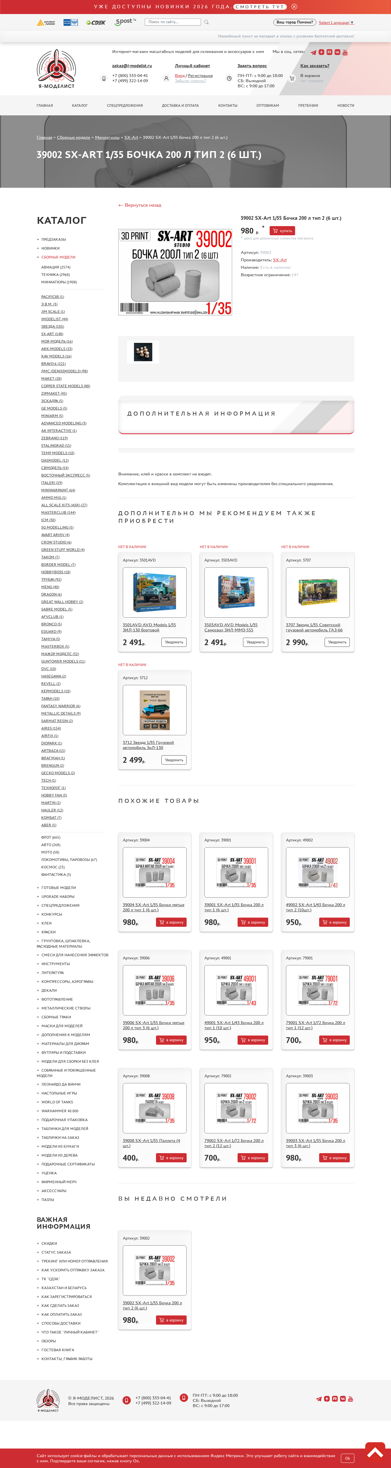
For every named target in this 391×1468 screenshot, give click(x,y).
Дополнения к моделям (66, 1035)
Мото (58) (50, 852)
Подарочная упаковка (65, 1120)
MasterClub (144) (58, 512)
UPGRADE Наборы (58, 896)
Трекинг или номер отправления (75, 1261)
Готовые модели (59, 888)
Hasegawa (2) (53, 676)
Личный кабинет (192, 65)
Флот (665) (50, 837)
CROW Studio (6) (56, 542)
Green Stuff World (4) (63, 550)
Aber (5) (48, 825)
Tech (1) (48, 780)
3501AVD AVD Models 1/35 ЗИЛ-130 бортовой (149, 627)
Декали (49, 990)
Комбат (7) (51, 817)
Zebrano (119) (54, 438)
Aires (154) (51, 728)
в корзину (174, 922)
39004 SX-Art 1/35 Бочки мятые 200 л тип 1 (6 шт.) (153, 907)
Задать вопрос (252, 65)
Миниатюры (107, 137)
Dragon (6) (51, 594)
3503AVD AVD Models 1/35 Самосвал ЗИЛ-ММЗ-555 (231, 627)
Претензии (308, 106)
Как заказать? (314, 65)
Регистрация (200, 75)
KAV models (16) (56, 356)
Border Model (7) (58, 564)
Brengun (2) (52, 765)
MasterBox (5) (55, 646)
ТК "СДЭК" (51, 1279)
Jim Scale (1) (53, 311)
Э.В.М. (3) (49, 304)
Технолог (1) (53, 788)
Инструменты (56, 964)
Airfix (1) (49, 736)
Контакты (227, 106)
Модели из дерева (60, 1155)
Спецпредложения (125, 106)
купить (286, 231)
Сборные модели (73, 137)
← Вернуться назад (139, 205)
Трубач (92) (51, 579)
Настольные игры (59, 1093)
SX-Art (131, 137)
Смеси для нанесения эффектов (75, 955)
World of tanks (57, 1102)
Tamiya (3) (50, 639)
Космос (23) (53, 867)
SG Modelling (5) (57, 527)
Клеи (47, 923)
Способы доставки (61, 1323)
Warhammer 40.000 (60, 1111)
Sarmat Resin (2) (57, 721)
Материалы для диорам (65, 1044)
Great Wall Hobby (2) (62, 602)
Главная (45, 106)
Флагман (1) (53, 758)
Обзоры (49, 1341)
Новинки (51, 248)
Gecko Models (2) (58, 773)
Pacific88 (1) (52, 297)
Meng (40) (50, 587)
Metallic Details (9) (61, 713)
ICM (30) (48, 520)
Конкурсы (52, 914)
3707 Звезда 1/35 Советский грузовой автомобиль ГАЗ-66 (314, 627)
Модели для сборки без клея (70, 1061)
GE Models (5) (54, 408)
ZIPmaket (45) (54, 393)
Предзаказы (54, 239)
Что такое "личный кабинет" (70, 1332)
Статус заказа (56, 1252)
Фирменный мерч (59, 1182)
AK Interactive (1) (59, 430)
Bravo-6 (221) (53, 363)
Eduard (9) (51, 631)
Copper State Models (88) (65, 386)
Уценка (49, 1173)
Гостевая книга (58, 1350)
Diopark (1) (51, 743)
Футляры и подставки (64, 1052)
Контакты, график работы (67, 1359)
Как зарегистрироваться (67, 1297)
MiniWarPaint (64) (58, 490)
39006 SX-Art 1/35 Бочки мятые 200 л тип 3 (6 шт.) (153, 1025)
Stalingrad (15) (56, 445)
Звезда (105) (52, 326)
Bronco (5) (51, 624)
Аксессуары (54, 1191)
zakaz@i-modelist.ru (132, 65)
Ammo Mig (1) (53, 497)
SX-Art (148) (52, 334)
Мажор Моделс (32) (60, 654)
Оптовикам (267, 106)
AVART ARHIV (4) (55, 535)
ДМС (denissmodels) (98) (64, 371)
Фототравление (57, 999)
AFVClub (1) (52, 617)
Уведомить (174, 642)
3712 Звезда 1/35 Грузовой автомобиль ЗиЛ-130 (148, 745)
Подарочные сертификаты (68, 1164)
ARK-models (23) (56, 349)
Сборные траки (56, 1017)
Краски (49, 932)
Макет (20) (51, 378)
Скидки (49, 1243)
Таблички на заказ (60, 1137)
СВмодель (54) (55, 468)
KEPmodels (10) (55, 691)
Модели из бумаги (60, 1146)
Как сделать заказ (60, 1305)
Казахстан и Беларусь (64, 1288)
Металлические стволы (66, 1008)
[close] (292, 7)
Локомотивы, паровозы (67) (69, 860)
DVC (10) (48, 669)
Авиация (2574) (55, 267)
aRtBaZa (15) (53, 750)
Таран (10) (50, 698)
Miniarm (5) (52, 416)
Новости (345, 106)
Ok (347, 1458)
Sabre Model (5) (56, 609)
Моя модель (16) (57, 341)
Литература (53, 973)
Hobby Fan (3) (54, 795)
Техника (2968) (55, 274)
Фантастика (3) (56, 874)
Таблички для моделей (65, 1129)
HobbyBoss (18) (55, 572)
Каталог (80, 106)
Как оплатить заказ (62, 1314)
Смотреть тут (260, 6)
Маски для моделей (62, 1026)
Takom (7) (50, 557)
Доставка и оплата (180, 106)
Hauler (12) (52, 810)
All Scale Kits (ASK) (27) (64, 505)
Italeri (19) (51, 483)
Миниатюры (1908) (59, 282)
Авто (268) (50, 845)
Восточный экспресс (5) (65, 475)
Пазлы (48, 1200)
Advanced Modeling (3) (63, 423)
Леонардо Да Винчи (61, 1084)
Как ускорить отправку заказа (73, 1270)
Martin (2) (51, 803)
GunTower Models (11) (63, 661)
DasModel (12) (55, 460)
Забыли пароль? (190, 80)
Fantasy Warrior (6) (60, 706)
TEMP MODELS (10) (57, 453)
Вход (180, 75)
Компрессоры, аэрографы (67, 981)
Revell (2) (51, 683)
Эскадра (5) (52, 401)
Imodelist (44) (54, 319)
